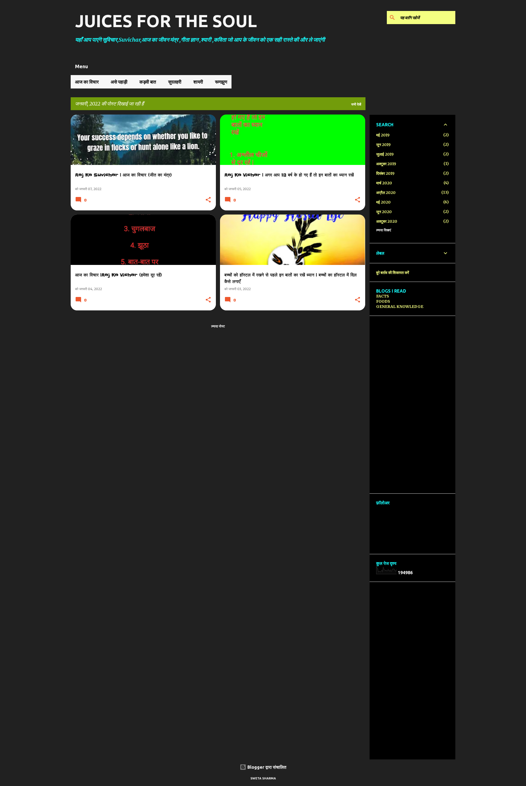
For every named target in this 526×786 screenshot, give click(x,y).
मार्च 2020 (384, 183)
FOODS (383, 301)
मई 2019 (383, 135)
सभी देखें (356, 104)
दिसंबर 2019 (385, 173)
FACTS (382, 296)
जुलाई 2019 (385, 154)
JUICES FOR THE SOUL (166, 20)
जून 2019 (383, 144)
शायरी (198, 81)
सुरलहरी (174, 81)
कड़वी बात (147, 81)
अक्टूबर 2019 (386, 163)
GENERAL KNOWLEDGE (399, 306)
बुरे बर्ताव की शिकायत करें (392, 272)
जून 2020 (384, 211)
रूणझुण (221, 81)
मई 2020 (383, 202)
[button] (208, 200)
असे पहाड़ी (119, 81)
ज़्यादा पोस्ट (218, 326)
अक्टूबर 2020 (386, 221)
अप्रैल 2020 (386, 192)
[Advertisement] (412, 404)
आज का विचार (87, 81)
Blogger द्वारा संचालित (266, 767)
